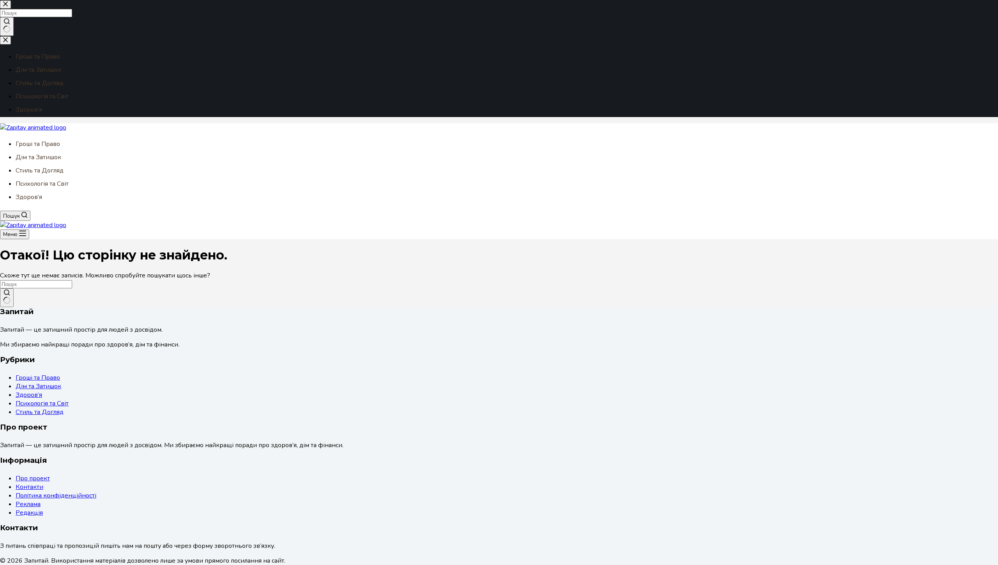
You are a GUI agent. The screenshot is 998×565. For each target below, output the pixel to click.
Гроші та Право (38, 144)
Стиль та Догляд (40, 170)
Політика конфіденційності (56, 495)
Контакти (29, 487)
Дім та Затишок (38, 157)
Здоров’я (29, 197)
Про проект (33, 478)
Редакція (29, 512)
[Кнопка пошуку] (7, 297)
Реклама (28, 504)
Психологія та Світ (42, 183)
